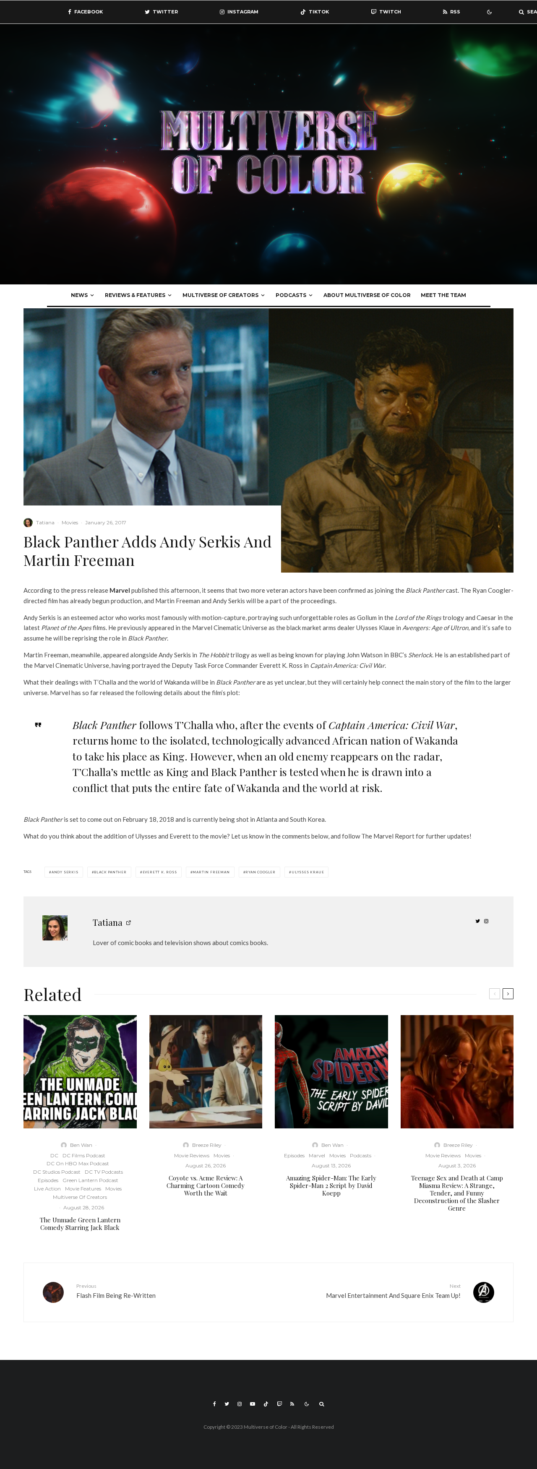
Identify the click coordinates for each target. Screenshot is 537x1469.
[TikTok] (266, 1403)
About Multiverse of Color (367, 295)
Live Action (47, 1188)
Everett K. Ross (160, 872)
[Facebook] (214, 1403)
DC (54, 1155)
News (79, 295)
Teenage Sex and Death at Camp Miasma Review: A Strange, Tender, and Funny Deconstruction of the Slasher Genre (457, 1193)
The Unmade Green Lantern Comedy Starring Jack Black (80, 1223)
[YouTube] (252, 1403)
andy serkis (65, 872)
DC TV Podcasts (104, 1172)
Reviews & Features (135, 295)
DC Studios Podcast (57, 1172)
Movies (70, 522)
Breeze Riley (207, 1145)
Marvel (317, 1155)
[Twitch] (279, 1403)
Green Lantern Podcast (90, 1180)
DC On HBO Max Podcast (78, 1163)
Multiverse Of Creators (220, 295)
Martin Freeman (211, 872)
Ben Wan (81, 1145)
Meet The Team (443, 295)
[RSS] (292, 1403)
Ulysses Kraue (308, 872)
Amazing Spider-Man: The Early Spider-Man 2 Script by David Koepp (331, 1185)
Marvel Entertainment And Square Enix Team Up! (393, 1291)
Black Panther (110, 872)
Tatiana (45, 522)
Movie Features (83, 1188)
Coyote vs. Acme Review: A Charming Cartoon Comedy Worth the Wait (206, 1185)
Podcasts (291, 295)
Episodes (48, 1180)
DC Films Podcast (84, 1155)
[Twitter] (226, 1403)
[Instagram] (239, 1403)
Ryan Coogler (260, 872)
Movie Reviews (191, 1155)
